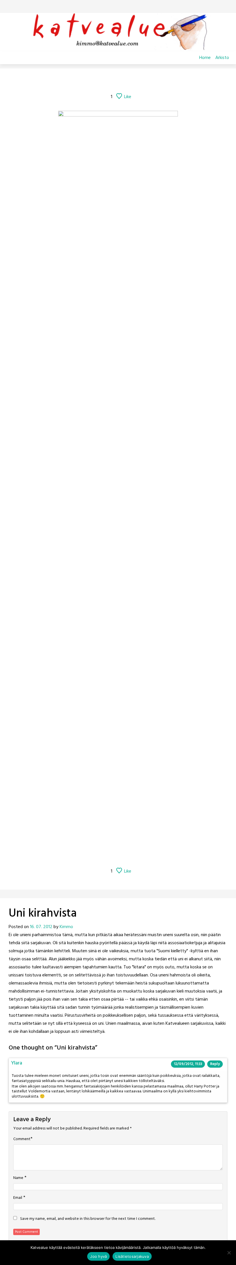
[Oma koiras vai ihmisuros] (155, 81)
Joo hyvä (98, 1256)
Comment (22, 1139)
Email (17, 1198)
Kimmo (66, 927)
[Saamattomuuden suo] (95, 81)
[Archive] (125, 81)
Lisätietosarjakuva (132, 1256)
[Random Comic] (109, 81)
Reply (215, 1064)
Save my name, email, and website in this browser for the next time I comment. (87, 1219)
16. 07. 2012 (41, 927)
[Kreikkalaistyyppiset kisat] (140, 81)
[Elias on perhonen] (81, 81)
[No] (229, 1253)
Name (18, 1178)
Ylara (16, 1063)
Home (205, 58)
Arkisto (222, 58)
